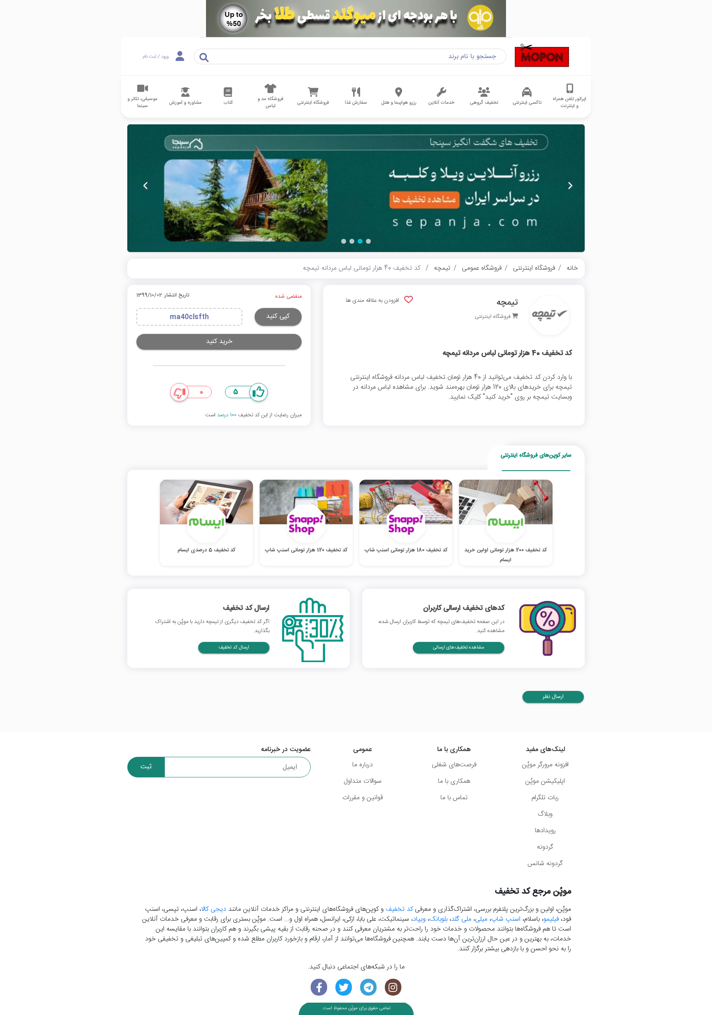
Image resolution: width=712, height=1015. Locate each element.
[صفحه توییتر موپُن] (343, 987)
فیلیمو (551, 919)
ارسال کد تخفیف (233, 647)
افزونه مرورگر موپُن (545, 764)
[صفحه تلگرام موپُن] (368, 987)
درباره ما (362, 764)
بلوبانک (438, 919)
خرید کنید (219, 341)
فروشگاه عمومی (481, 268)
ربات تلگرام (545, 797)
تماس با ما (454, 797)
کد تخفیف (399, 909)
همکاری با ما (454, 781)
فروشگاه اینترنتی (534, 268)
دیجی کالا (213, 909)
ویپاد (419, 919)
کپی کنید (278, 316)
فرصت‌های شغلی (454, 764)
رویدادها (545, 830)
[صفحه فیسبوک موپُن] (319, 987)
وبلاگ (545, 814)
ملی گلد (461, 919)
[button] (368, 241)
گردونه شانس (545, 863)
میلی (481, 919)
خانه (572, 268)
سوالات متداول (363, 781)
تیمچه (442, 268)
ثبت (146, 766)
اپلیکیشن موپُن (545, 781)
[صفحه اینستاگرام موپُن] (393, 987)
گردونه (545, 847)
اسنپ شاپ (505, 919)
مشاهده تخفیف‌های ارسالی (458, 647)
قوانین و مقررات (362, 797)
